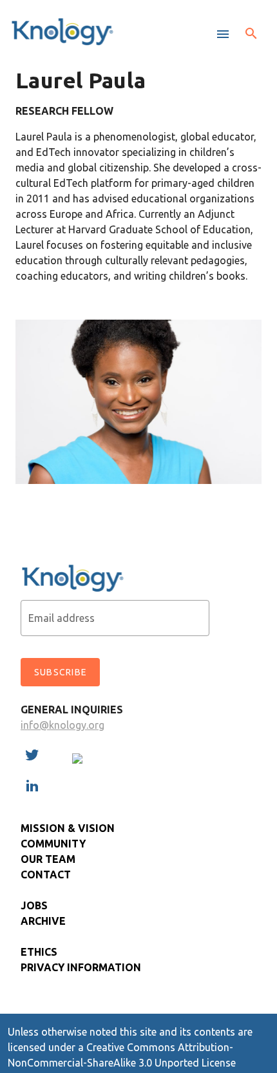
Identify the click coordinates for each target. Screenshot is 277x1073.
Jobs (34, 905)
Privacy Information (81, 967)
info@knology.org (62, 725)
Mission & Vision (68, 828)
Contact (46, 874)
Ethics (39, 952)
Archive (43, 921)
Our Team (48, 859)
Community (53, 843)
